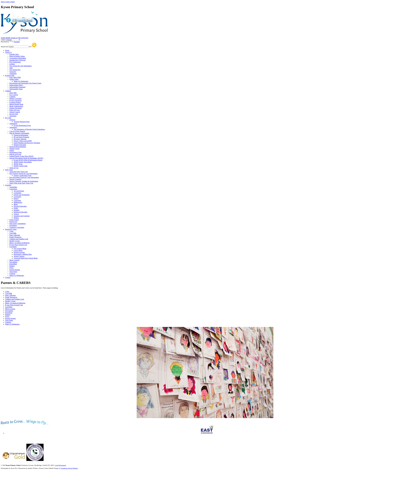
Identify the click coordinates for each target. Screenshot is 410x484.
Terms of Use (13, 168)
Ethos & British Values (17, 56)
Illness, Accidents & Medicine (19, 243)
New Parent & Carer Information (20, 66)
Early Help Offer (15, 77)
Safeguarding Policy (16, 85)
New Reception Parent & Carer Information (24, 177)
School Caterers (19, 256)
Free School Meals (20, 248)
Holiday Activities (15, 98)
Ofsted (11, 150)
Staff (11, 68)
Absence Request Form (21, 122)
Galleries (12, 97)
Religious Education (20, 212)
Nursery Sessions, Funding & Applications (23, 181)
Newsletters (13, 262)
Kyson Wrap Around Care (18, 245)
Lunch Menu (18, 250)
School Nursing (14, 270)
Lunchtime (13, 247)
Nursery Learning (15, 179)
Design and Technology (22, 195)
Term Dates (13, 272)
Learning (8, 185)
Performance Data (15, 152)
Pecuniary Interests (20, 139)
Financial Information (21, 135)
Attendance (13, 127)
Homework (13, 222)
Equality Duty (14, 54)
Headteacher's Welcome (17, 60)
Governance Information (17, 58)
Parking (12, 266)
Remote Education (20, 145)
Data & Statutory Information (19, 133)
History (16, 198)
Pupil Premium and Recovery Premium (27, 143)
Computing (17, 193)
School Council (14, 112)
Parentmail (8, 313)
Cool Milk (12, 233)
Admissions (13, 123)
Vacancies (12, 72)
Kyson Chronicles (15, 100)
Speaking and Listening (22, 216)
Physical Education (20, 206)
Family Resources (15, 237)
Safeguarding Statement (17, 87)
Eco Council (13, 95)
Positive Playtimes (15, 108)
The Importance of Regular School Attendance (29, 129)
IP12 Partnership (15, 62)
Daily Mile (13, 93)
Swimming (13, 225)
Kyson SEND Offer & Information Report (28, 160)
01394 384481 (6, 38)
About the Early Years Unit (18, 172)
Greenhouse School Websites (69, 468)
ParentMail (13, 264)
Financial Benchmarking (17, 147)
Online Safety (14, 79)
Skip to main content (8, 2)
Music (16, 204)
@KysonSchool (22, 38)
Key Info (8, 118)
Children (8, 91)
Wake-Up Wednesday (21, 81)
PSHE (16, 208)
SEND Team (18, 164)
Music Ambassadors (16, 106)
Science (16, 214)
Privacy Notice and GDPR (23, 141)
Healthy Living (14, 241)
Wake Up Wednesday (12, 324)
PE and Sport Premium (21, 137)
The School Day (14, 70)
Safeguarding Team (16, 89)
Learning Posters (15, 102)
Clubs (11, 231)
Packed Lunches (19, 252)
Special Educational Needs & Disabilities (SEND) (26, 158)
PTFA (11, 268)
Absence (12, 120)
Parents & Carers (11, 229)
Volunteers (13, 73)
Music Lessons (14, 260)
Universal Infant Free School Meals (26, 258)
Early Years (9, 170)
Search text (4, 47)
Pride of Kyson (14, 110)
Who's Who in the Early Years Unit (21, 183)
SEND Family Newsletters (23, 162)
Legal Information (60, 465)
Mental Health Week (16, 104)
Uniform (12, 273)
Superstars (12, 116)
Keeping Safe (9, 75)
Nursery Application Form (22, 175)
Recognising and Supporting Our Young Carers (25, 83)
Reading (16, 210)
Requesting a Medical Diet (23, 254)
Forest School (14, 220)
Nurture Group (14, 148)
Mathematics (18, 202)
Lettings (12, 64)
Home (7, 50)
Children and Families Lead (18, 239)
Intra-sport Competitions (17, 223)
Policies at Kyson (15, 154)
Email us (14, 38)
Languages (17, 200)
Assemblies (13, 187)
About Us (8, 52)
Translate (17, 42)
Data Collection (14, 235)
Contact (7, 277)
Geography (17, 197)
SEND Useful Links (20, 166)
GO (30, 47)
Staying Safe (13, 114)
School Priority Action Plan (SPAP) (21, 156)
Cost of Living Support (17, 131)
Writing (16, 218)
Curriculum (13, 189)
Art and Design (19, 191)
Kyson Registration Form (22, 125)
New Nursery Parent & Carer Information (23, 173)
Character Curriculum (16, 227)
